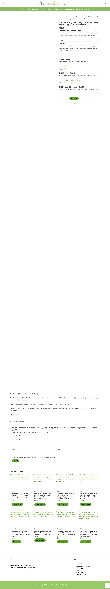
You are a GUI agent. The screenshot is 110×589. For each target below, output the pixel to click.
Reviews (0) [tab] (35, 394)
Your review (16, 439)
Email (58, 449)
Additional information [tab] (24, 394)
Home (60, 17)
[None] (61, 69)
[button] (3, 4)
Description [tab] (13, 394)
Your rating (16, 435)
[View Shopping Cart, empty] (105, 3)
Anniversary (72, 17)
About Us (78, 562)
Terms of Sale (80, 570)
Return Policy (80, 568)
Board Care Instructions (83, 566)
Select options (17, 504)
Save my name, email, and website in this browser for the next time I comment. (36, 457)
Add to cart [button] (16, 542)
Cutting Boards (79, 103)
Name (14, 449)
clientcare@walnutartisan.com (26, 567)
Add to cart (74, 98)
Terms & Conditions (81, 574)
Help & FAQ (79, 564)
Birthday (73, 103)
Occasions (65, 17)
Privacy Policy (80, 572)
